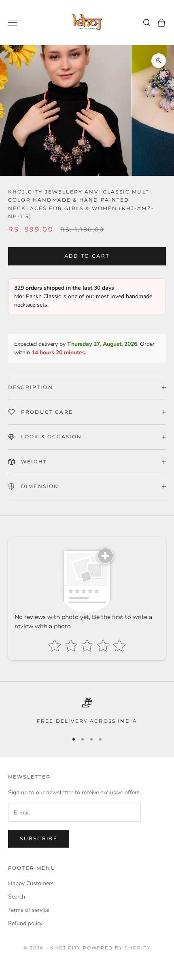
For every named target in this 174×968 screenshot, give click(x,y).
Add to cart (87, 256)
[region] (87, 711)
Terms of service (28, 910)
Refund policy (25, 923)
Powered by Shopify (117, 948)
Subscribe (38, 838)
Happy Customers (31, 883)
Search (16, 897)
